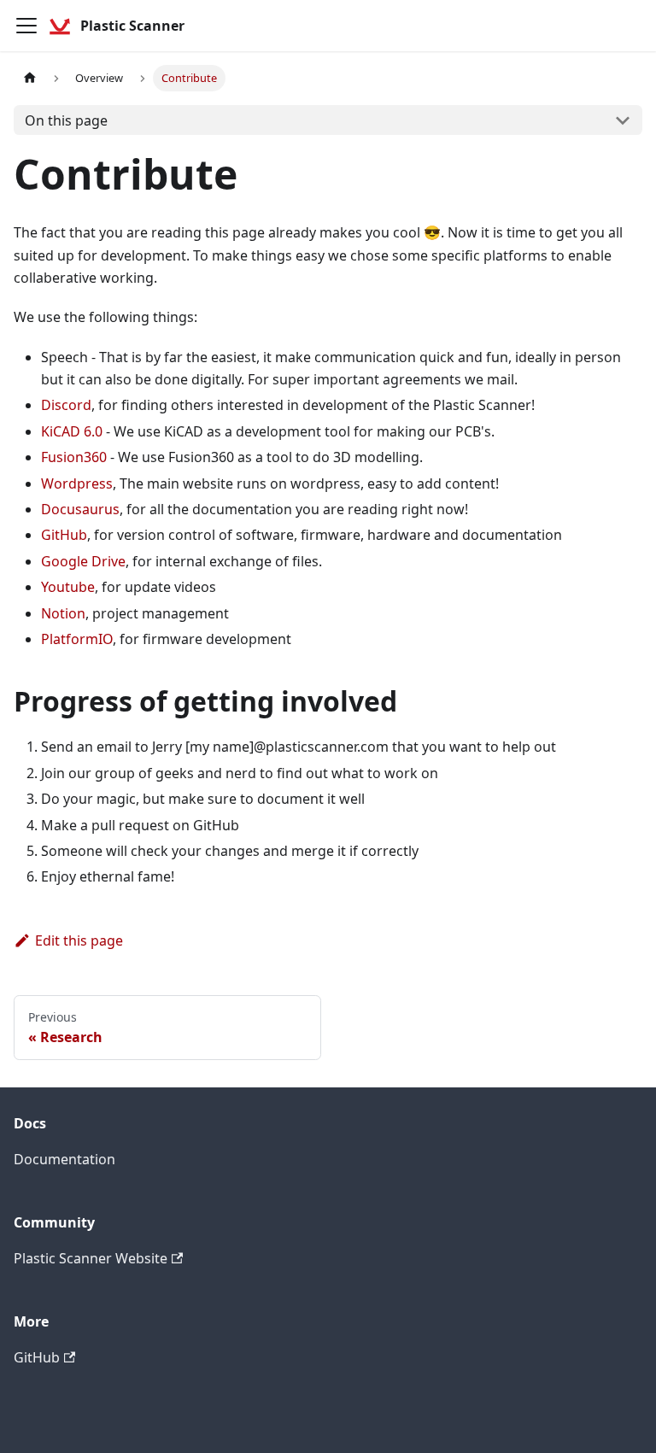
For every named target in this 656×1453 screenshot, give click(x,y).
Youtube (68, 586)
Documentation (64, 1159)
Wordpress (77, 483)
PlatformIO (77, 639)
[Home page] (30, 78)
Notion (63, 613)
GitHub (64, 534)
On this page (66, 120)
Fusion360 (74, 457)
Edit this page (79, 940)
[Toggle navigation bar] (26, 25)
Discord (66, 404)
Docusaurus (80, 509)
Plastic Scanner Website (90, 1258)
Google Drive (83, 561)
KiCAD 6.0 (71, 431)
